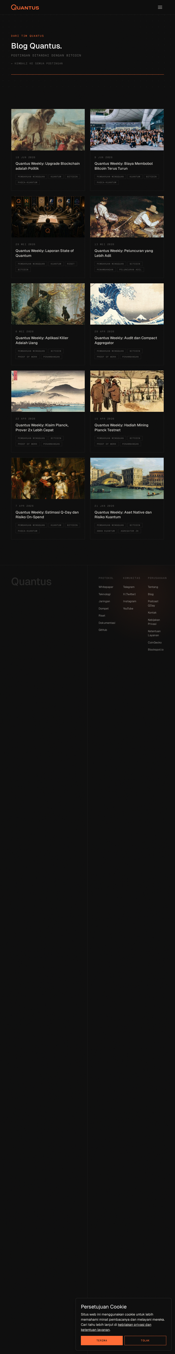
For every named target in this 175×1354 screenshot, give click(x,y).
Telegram (128, 587)
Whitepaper (106, 587)
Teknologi (105, 594)
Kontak (152, 612)
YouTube (128, 608)
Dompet (104, 608)
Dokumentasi (107, 623)
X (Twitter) (129, 594)
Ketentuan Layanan (154, 633)
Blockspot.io (155, 649)
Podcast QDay (153, 603)
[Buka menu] (160, 7)
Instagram (129, 601)
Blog (151, 594)
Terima (101, 1340)
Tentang (153, 587)
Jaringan (104, 601)
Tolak (145, 1340)
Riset (102, 615)
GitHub (103, 630)
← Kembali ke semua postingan (37, 63)
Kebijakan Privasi (154, 622)
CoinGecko (155, 642)
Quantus (31, 581)
